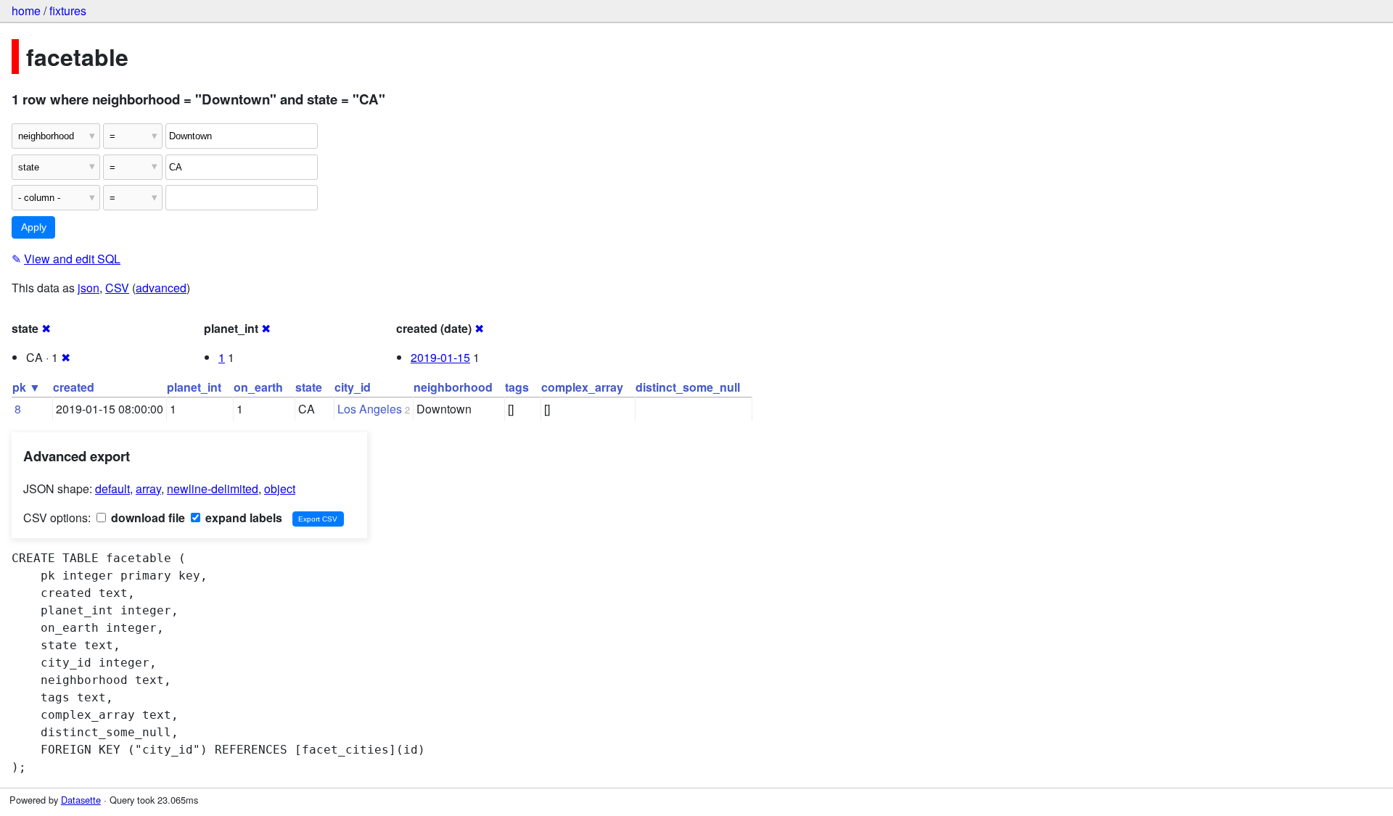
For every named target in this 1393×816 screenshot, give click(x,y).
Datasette (81, 800)
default (112, 488)
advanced (161, 287)
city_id (352, 387)
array (148, 488)
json (88, 287)
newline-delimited (212, 488)
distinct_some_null (688, 387)
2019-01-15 (440, 357)
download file (146, 517)
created (73, 387)
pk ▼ (26, 387)
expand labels (242, 517)
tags (517, 387)
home (26, 10)
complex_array (582, 387)
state (308, 387)
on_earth (258, 387)
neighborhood (453, 387)
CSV (117, 287)
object (279, 488)
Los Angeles (369, 408)
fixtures (67, 10)
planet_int (194, 387)
